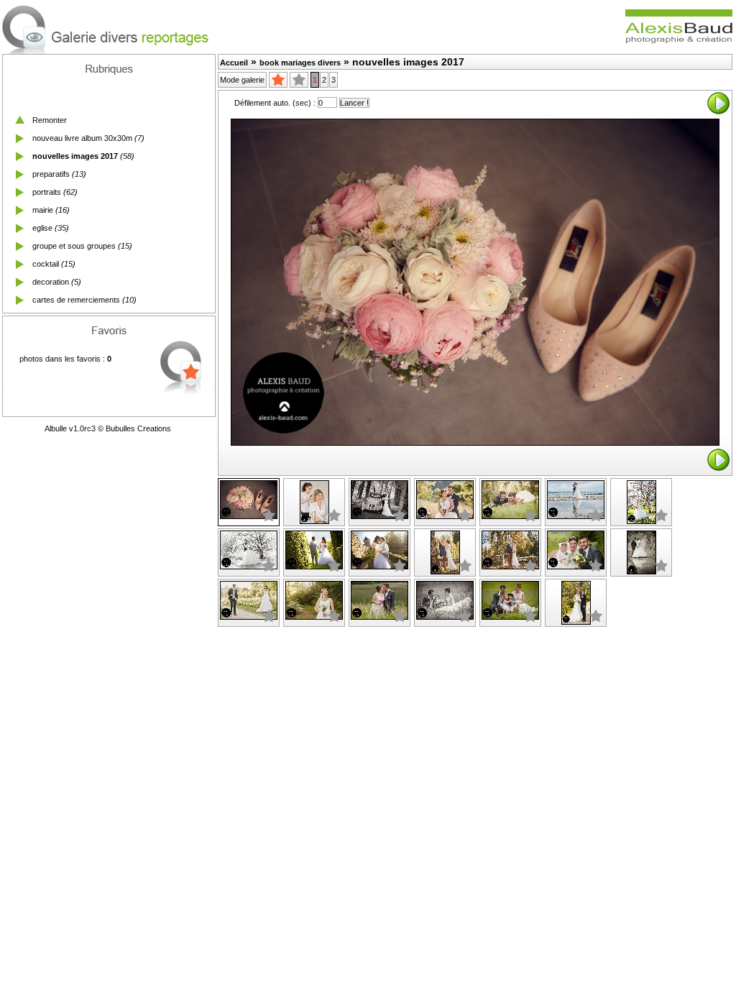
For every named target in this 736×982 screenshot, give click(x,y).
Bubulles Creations (138, 428)
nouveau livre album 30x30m (82, 138)
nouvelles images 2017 (75, 156)
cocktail (45, 264)
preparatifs (51, 174)
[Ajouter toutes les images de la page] (278, 80)
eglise (42, 228)
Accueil (234, 62)
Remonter (49, 120)
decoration (50, 281)
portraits (46, 192)
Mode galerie (242, 79)
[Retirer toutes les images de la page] (299, 80)
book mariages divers (300, 62)
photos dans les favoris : (65, 358)
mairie (42, 210)
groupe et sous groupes (74, 246)
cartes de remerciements (76, 299)
